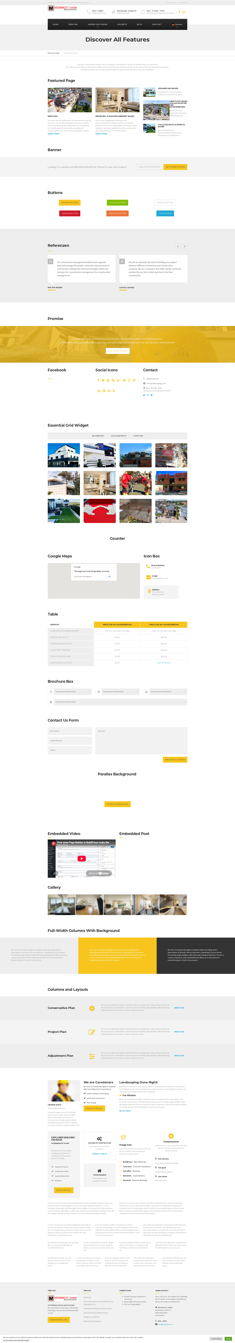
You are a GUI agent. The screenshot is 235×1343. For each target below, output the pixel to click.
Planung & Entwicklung (92, 1321)
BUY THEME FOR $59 (175, 167)
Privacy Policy (172, 2)
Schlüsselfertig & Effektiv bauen (96, 1313)
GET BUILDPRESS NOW (117, 804)
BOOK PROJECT (64, 1190)
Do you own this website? (83, 577)
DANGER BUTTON (70, 213)
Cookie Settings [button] (216, 1339)
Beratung (53, 116)
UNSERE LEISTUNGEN (97, 24)
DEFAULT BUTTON (165, 203)
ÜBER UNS (73, 24)
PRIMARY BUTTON (69, 203)
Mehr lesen (53, 134)
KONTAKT (157, 24)
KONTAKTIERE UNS (58, 1320)
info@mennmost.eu (165, 1324)
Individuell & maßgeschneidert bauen (114, 116)
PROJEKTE (122, 24)
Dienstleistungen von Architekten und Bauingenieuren (178, 104)
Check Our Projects (94, 1108)
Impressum (183, 2)
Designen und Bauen (168, 88)
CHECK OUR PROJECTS (149, 167)
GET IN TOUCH (163, 663)
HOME (55, 24)
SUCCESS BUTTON (117, 203)
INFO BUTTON (165, 213)
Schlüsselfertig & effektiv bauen (171, 126)
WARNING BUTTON (117, 213)
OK (109, 577)
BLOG (139, 24)
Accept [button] (228, 1339)
